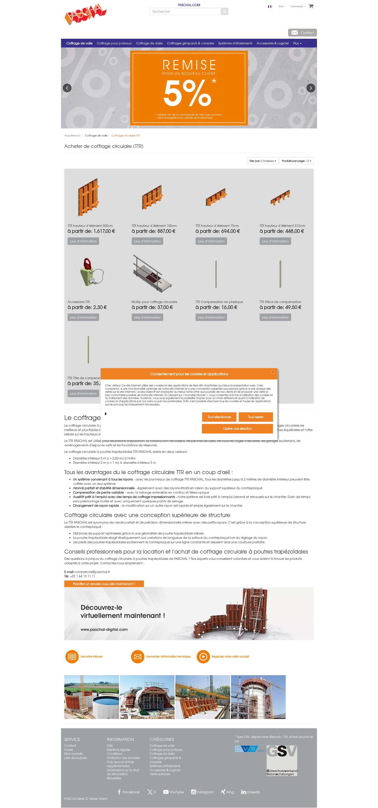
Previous (67, 88)
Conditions (114, 754)
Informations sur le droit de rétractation (123, 772)
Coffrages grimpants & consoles (190, 43)
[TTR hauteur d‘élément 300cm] (93, 197)
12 (296, 161)
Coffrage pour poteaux (114, 43)
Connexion (297, 6)
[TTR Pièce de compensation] (285, 273)
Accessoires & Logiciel (273, 43)
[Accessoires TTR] (93, 273)
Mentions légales (118, 750)
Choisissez (262, 161)
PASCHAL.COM (189, 5)
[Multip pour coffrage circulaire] (157, 273)
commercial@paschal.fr (92, 572)
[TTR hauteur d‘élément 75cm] (221, 197)
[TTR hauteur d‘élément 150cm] (157, 197)
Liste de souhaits (75, 758)
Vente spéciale (160, 774)
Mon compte (73, 754)
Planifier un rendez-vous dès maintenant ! (104, 584)
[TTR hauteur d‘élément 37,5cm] (285, 197)
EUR (281, 6)
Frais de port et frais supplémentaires (120, 764)
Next (310, 88)
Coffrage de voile (79, 43)
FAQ (109, 745)
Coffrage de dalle (149, 43)
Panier (68, 750)
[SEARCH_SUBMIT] (224, 11)
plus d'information (83, 241)
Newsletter (114, 778)
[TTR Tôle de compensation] (93, 350)
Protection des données (123, 758)
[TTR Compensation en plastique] (221, 273)
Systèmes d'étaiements (235, 43)
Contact (70, 745)
